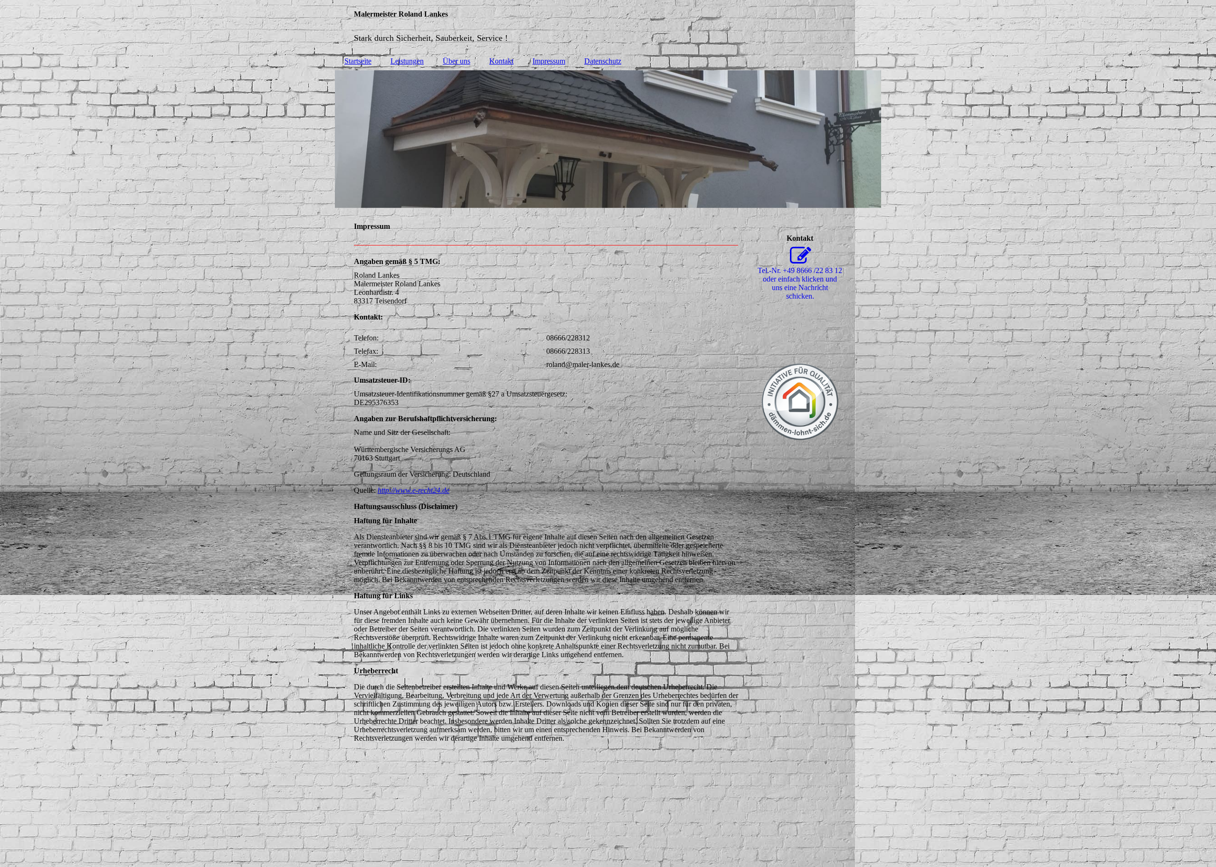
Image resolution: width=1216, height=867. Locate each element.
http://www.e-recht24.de (413, 490)
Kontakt (501, 61)
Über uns (456, 61)
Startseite (357, 61)
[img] (608, 26)
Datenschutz (602, 61)
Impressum (548, 61)
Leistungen (407, 61)
